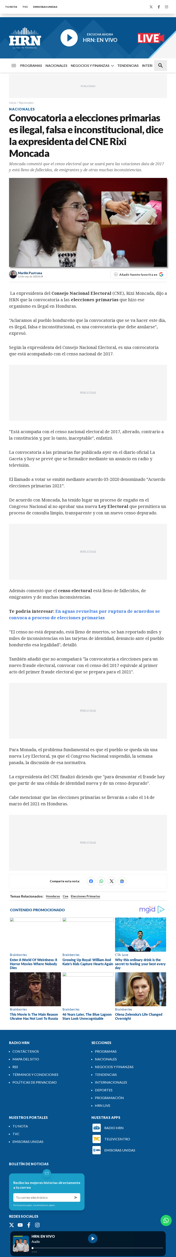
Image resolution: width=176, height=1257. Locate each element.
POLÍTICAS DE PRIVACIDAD (34, 1082)
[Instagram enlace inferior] (37, 1225)
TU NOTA (11, 6)
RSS (15, 1067)
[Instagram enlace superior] (166, 7)
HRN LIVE (102, 1105)
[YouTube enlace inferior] (20, 1225)
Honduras (53, 896)
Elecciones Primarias (85, 896)
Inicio (12, 102)
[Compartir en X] (111, 881)
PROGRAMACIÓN (109, 1098)
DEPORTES (103, 1090)
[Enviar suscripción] (76, 1197)
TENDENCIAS (128, 65)
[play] (92, 1238)
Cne (65, 896)
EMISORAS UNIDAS (45, 6)
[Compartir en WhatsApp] (101, 881)
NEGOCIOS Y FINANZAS (90, 65)
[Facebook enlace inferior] (28, 1225)
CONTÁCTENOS (25, 1051)
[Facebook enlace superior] (159, 7)
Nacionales (26, 102)
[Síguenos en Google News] (122, 881)
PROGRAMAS (31, 65)
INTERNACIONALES (111, 1082)
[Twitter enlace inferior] (11, 1225)
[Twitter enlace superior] (151, 7)
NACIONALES (56, 65)
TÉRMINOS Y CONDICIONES (35, 1074)
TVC (25, 6)
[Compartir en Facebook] (91, 881)
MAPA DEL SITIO (25, 1059)
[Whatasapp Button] (166, 1220)
